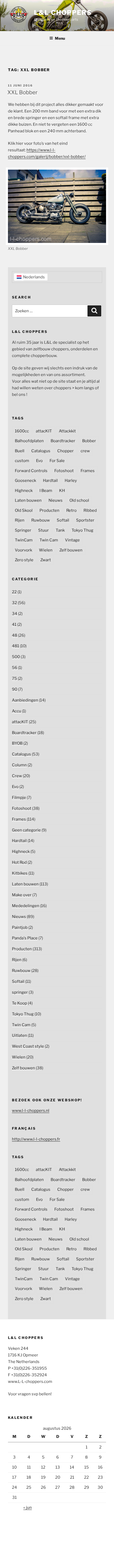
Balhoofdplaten (29, 440)
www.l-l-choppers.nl (30, 1110)
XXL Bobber (22, 92)
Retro (71, 510)
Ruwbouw (40, 520)
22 (14, 592)
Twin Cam (49, 540)
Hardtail (50, 480)
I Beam (46, 490)
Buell (19, 451)
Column (19, 765)
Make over (22, 895)
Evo (39, 460)
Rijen (19, 520)
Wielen (45, 550)
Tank (60, 530)
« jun (27, 1507)
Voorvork (23, 550)
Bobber (89, 440)
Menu (60, 38)
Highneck (24, 490)
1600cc (22, 431)
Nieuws (56, 500)
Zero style (24, 560)
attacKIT (44, 431)
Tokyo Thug (82, 530)
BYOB (17, 743)
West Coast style (28, 1046)
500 (16, 656)
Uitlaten (19, 1035)
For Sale (57, 460)
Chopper (65, 451)
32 (14, 602)
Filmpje (19, 797)
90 (14, 689)
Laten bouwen (28, 500)
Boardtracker (63, 440)
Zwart (45, 560)
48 (14, 635)
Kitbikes (20, 873)
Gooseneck (25, 480)
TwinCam (24, 540)
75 (14, 678)
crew (85, 451)
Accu (16, 711)
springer (20, 992)
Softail (63, 520)
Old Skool (24, 510)
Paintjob (20, 927)
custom (22, 460)
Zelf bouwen (70, 550)
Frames (88, 470)
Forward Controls (31, 470)
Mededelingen (25, 905)
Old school (79, 500)
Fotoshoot (64, 470)
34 (14, 613)
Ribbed (90, 510)
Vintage (72, 540)
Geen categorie (26, 830)
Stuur (43, 530)
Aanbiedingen (25, 700)
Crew (17, 775)
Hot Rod (19, 862)
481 (15, 646)
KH (62, 490)
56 (14, 667)
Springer (23, 530)
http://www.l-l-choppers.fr (36, 1139)
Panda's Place (25, 938)
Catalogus (40, 451)
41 (14, 624)
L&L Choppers (63, 12)
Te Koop (19, 1003)
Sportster (85, 520)
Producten (49, 510)
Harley (71, 480)
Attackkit (67, 431)
